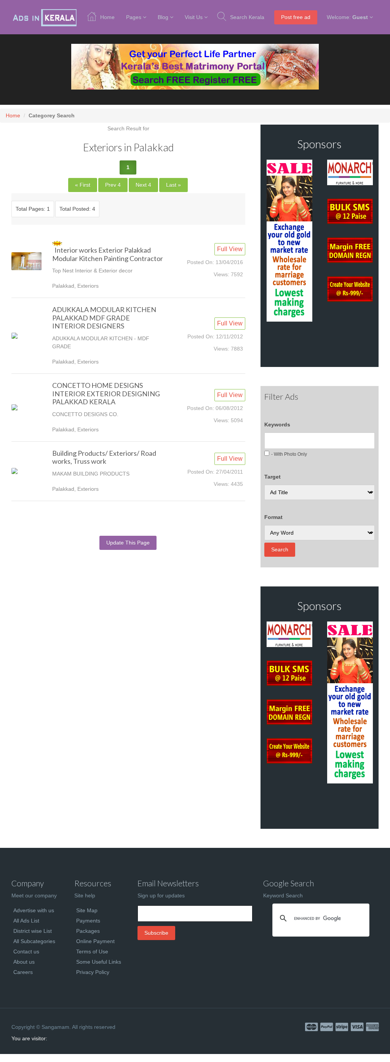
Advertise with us (33, 910)
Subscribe (156, 933)
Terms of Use (92, 951)
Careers (23, 972)
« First (82, 185)
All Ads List (26, 921)
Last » (173, 185)
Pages (133, 17)
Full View (230, 249)
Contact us (26, 951)
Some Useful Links (98, 962)
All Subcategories (34, 941)
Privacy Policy (92, 972)
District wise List (32, 931)
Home (107, 17)
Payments (88, 921)
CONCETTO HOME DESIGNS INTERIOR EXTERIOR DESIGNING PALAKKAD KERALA (106, 393)
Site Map (87, 910)
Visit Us (194, 17)
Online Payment (95, 941)
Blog (163, 17)
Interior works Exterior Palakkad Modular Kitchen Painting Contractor (107, 254)
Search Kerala (247, 17)
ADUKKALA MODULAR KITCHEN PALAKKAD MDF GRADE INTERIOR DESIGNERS (104, 317)
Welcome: (347, 17)
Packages (88, 931)
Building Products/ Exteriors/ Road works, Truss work (104, 457)
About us (24, 962)
